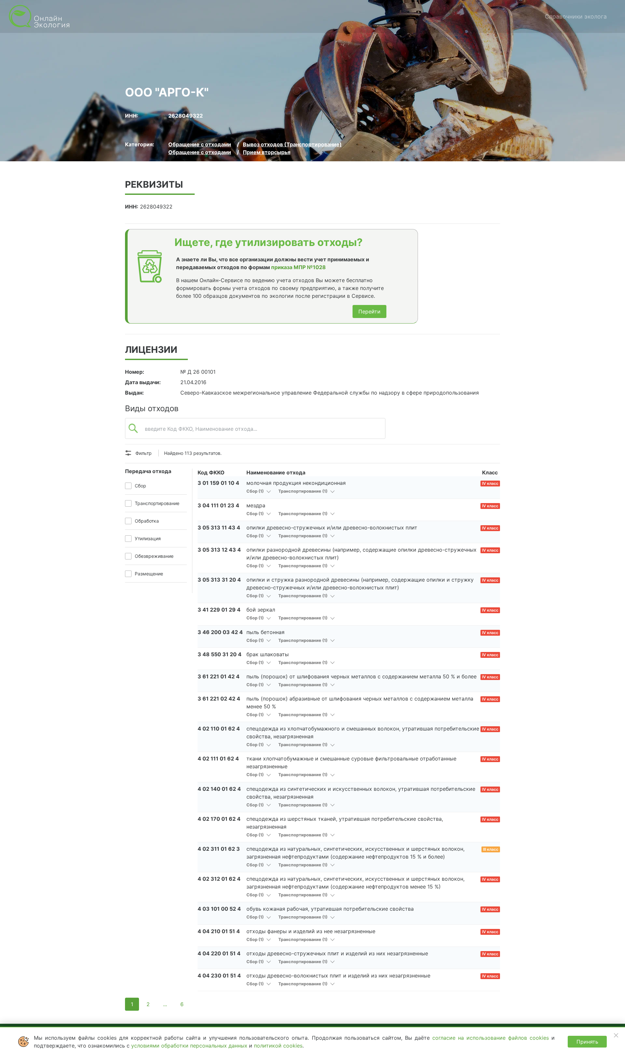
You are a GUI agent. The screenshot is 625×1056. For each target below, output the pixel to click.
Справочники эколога (576, 16)
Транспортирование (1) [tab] (303, 491)
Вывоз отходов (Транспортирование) (292, 144)
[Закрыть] (616, 1035)
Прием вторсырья (266, 152)
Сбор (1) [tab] (255, 491)
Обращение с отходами (199, 144)
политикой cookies (278, 1045)
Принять (587, 1041)
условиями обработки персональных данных (190, 1045)
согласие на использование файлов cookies (491, 1037)
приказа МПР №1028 (298, 267)
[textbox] (255, 432)
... (165, 1004)
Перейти (369, 311)
